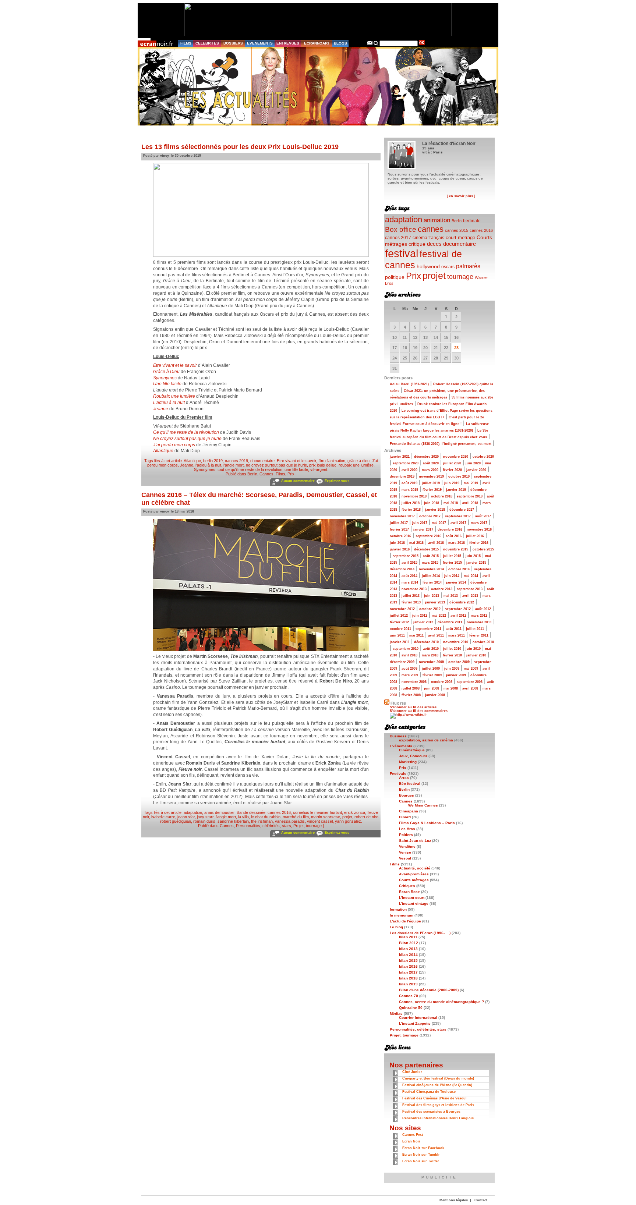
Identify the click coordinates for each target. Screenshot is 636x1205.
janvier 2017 (423, 529)
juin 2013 (431, 596)
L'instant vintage (413, 903)
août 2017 (483, 516)
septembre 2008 (470, 682)
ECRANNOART (317, 43)
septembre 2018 (470, 496)
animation (437, 220)
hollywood (428, 266)
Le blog (396, 927)
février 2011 (478, 635)
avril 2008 (470, 688)
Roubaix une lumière (174, 396)
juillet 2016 (475, 536)
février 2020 (452, 470)
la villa (243, 817)
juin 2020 (473, 463)
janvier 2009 (456, 675)
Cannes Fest (412, 1135)
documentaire (262, 460)
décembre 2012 (461, 602)
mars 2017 (479, 523)
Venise (405, 852)
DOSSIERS (233, 43)
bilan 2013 (408, 949)
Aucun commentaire (298, 481)
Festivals (398, 774)
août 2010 (431, 649)
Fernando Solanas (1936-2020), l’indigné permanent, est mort (440, 444)
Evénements (401, 746)
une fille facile (296, 469)
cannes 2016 (279, 812)
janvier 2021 (400, 456)
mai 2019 (471, 483)
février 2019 (432, 490)
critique (417, 244)
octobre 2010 (483, 642)
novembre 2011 (479, 622)
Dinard (405, 817)
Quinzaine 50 (411, 1008)
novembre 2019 (431, 476)
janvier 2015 (476, 562)
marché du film (296, 817)
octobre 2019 (459, 476)
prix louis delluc (322, 465)
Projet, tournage (307, 825)
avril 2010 (409, 655)
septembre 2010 (405, 649)
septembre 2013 (470, 589)
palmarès (468, 266)
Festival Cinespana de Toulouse (429, 1092)
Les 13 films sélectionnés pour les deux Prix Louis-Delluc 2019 (240, 146)
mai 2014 (471, 576)
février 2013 (411, 602)
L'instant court (411, 898)
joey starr (205, 817)
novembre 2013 (414, 589)
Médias (396, 1013)
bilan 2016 (408, 966)
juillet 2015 (452, 556)
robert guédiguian (175, 821)
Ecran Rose (409, 892)
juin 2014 (451, 576)
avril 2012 (458, 615)
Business (398, 736)
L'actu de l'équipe (405, 921)
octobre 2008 (441, 682)
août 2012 (483, 609)
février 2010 (452, 655)
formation (398, 909)
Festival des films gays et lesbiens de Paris (438, 1105)
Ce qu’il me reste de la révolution (186, 432)
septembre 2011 (428, 629)
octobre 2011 (400, 629)
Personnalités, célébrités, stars (263, 825)
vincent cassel (320, 821)
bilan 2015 (408, 960)
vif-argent (318, 469)
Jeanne (160, 408)
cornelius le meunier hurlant (317, 812)
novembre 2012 (402, 609)
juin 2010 (473, 649)
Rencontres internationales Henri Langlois (438, 1118)
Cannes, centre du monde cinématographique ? (441, 1002)
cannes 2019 (236, 460)
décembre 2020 (426, 456)
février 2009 (432, 675)
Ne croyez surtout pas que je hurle (187, 438)
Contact (480, 1200)
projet (347, 817)
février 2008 (411, 695)
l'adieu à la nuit (208, 465)
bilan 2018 (408, 978)
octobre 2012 (430, 609)
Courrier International (418, 1018)
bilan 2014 (408, 955)
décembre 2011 (450, 622)
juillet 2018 (411, 503)
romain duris (204, 821)
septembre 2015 (405, 556)
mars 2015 (430, 562)
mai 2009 (471, 668)
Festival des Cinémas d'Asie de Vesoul (434, 1098)
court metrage (460, 237)
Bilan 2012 (408, 943)
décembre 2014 (402, 569)
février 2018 (411, 509)
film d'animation (331, 460)
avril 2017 (458, 523)
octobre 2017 (430, 516)
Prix (290, 474)
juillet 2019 (431, 483)
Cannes (266, 474)
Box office (400, 229)
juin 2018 (431, 503)
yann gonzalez (348, 821)
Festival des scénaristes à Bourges (431, 1111)
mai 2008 (451, 688)
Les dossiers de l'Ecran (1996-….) (420, 933)
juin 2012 (419, 615)
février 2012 (399, 622)
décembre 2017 (461, 509)
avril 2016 (436, 543)
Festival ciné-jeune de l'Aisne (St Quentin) (437, 1085)
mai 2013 (451, 596)
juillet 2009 (431, 668)
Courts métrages (414, 880)
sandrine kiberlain (233, 821)
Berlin (252, 474)
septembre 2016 (428, 536)
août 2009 (409, 668)
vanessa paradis (290, 821)
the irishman (262, 821)
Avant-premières (414, 874)
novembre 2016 (479, 529)
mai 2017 (439, 523)
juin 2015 (473, 556)
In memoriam (401, 915)
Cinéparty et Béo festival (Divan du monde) (438, 1078)
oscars (448, 266)
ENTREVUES (287, 43)
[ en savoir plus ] (461, 196)
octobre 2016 (400, 536)
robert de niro (366, 817)
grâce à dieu (358, 460)
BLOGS (340, 43)
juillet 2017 (399, 523)
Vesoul (405, 858)
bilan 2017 (408, 972)
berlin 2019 (213, 460)
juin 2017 (419, 523)
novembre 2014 (431, 569)
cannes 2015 (456, 230)
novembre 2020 (455, 456)
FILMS (185, 43)
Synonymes (165, 377)
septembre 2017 (458, 516)
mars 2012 (479, 615)
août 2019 (409, 483)
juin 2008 (431, 688)
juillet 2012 (399, 615)
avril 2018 (470, 503)
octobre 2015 (483, 549)
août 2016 (454, 536)
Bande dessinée (251, 812)
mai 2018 (451, 503)
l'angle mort (233, 465)
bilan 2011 (408, 937)
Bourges (406, 795)
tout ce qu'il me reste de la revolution (250, 469)
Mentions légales (453, 1200)
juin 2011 (397, 635)
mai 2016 (416, 543)
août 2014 (409, 576)
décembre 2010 (426, 642)
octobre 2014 (459, 569)
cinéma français (428, 237)
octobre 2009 (459, 662)
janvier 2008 (435, 695)
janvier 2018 (435, 509)
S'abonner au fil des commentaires (419, 711)
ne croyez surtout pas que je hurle (276, 465)
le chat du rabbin (265, 817)
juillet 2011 (475, 629)
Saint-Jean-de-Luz (415, 841)
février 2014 (432, 582)
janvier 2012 (423, 622)
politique (394, 277)
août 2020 (431, 463)
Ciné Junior (412, 1072)
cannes (431, 229)
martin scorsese (325, 817)
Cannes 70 (408, 996)
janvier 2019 (456, 490)
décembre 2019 (402, 476)
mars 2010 (430, 655)
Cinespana (408, 811)
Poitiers (406, 835)
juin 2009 (451, 668)
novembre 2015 (455, 549)
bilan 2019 (408, 984)
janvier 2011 (400, 642)
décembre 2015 (426, 549)
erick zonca (354, 812)
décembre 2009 (402, 662)
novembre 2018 (414, 496)
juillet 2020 (452, 463)
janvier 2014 (456, 582)
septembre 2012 (458, 609)
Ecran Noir (411, 1141)
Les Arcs (407, 829)
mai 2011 (416, 635)
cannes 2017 (398, 237)
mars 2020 (430, 470)
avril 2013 (470, 596)
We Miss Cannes (423, 805)
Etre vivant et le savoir (175, 365)
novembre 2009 (431, 662)
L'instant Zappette (415, 1023)
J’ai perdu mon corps (174, 444)
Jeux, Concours (413, 756)
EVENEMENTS (260, 43)
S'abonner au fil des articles (413, 707)
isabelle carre (163, 817)
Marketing (408, 762)
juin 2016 (397, 543)
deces (434, 244)
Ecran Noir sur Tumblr (421, 1154)
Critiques (407, 886)
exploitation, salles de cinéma (426, 740)
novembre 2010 (455, 642)
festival (401, 253)
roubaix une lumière (356, 465)
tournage (460, 276)
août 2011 (454, 629)
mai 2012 (439, 615)
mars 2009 (410, 675)
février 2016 (478, 543)
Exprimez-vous (337, 481)
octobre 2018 (441, 496)
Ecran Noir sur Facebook (423, 1148)
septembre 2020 (405, 463)
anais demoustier (219, 812)
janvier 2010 (476, 655)
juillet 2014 (431, 576)
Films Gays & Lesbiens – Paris (427, 823)
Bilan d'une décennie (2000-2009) (429, 990)
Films (280, 474)
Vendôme (407, 846)
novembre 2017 (402, 516)
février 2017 (399, 529)
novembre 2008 (414, 682)
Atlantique (163, 450)
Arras (404, 778)
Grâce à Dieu (166, 371)
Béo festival (409, 784)
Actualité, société (414, 868)
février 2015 (452, 562)
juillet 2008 (411, 688)
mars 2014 (410, 582)
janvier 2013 (435, 602)
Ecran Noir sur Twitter (420, 1161)
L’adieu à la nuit (169, 402)
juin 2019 (451, 483)
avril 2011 (436, 635)
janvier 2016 (400, 549)
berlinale (472, 220)
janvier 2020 (476, 470)
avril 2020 (409, 470)
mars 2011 (456, 635)
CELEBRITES (207, 43)
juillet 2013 (411, 596)
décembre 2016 (450, 529)
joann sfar (186, 817)
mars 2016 (456, 543)
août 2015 (431, 556)
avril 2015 (409, 562)
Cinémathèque (412, 750)
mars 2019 (410, 490)
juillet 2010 (452, 649)
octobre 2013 (441, 589)
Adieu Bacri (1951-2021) (409, 384)
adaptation (193, 812)
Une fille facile (167, 383)
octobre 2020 (483, 456)
